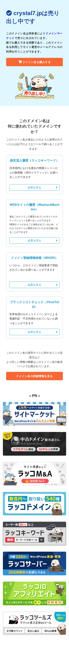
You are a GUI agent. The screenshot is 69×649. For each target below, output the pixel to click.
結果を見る (34, 187)
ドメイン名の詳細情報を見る (34, 376)
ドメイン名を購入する (37, 62)
